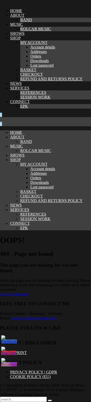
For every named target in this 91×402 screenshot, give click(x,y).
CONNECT (20, 101)
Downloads (39, 61)
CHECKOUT (31, 74)
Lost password (42, 65)
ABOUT (17, 15)
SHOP (15, 38)
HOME (16, 11)
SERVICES (19, 88)
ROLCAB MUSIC (35, 29)
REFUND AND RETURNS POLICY (51, 79)
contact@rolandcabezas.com (34, 318)
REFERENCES (33, 92)
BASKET (28, 70)
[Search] (50, 400)
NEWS (16, 83)
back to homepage (14, 294)
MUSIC (16, 24)
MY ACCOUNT (34, 42)
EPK (24, 106)
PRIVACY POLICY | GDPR (33, 372)
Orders (35, 56)
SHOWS (17, 33)
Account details (42, 47)
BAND (26, 20)
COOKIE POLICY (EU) (30, 376)
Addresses (38, 51)
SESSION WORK (35, 97)
